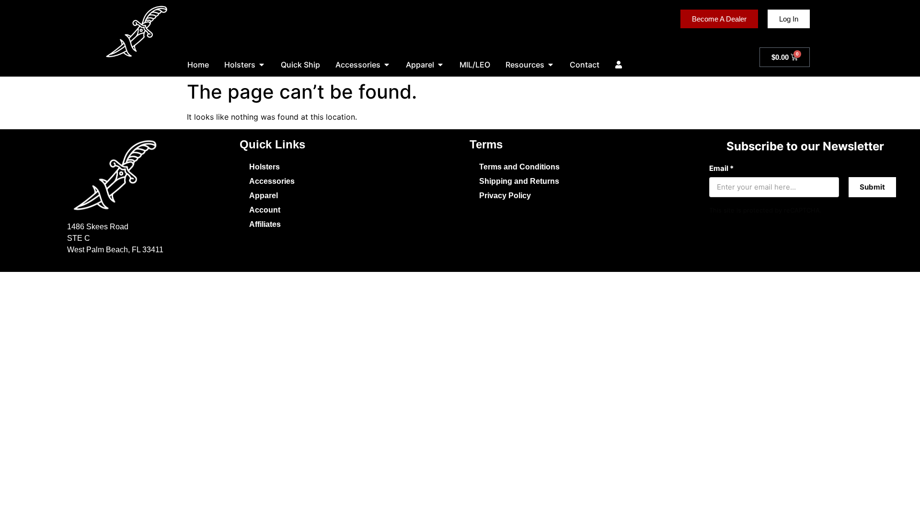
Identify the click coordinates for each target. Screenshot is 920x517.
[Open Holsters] (261, 64)
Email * (721, 168)
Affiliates (265, 224)
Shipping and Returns (519, 181)
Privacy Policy (505, 195)
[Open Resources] (550, 64)
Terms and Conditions (519, 167)
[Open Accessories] (387, 64)
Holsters (264, 167)
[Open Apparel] (440, 64)
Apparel (263, 195)
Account (264, 210)
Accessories (272, 181)
